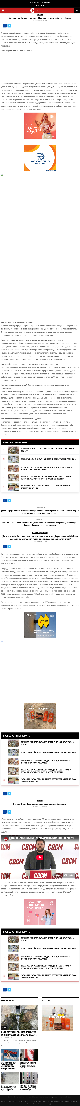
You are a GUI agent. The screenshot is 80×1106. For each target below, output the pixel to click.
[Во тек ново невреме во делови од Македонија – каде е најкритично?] (10, 1078)
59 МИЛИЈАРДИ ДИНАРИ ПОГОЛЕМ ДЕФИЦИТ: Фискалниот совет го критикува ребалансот (8, 1066)
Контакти (20, 1101)
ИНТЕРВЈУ (39, 14)
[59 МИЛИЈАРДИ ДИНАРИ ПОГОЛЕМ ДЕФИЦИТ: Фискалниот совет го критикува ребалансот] (10, 1055)
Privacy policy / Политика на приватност (37, 1101)
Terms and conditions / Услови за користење (64, 1101)
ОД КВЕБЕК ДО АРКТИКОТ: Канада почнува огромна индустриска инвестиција (28, 1065)
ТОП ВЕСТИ (44, 532)
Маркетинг (12, 1101)
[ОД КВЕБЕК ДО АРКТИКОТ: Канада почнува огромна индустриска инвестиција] (29, 1055)
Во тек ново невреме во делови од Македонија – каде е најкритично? (9, 1088)
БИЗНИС (40, 800)
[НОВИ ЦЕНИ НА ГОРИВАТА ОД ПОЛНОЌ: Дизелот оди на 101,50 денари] (29, 1078)
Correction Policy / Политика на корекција (39, 1104)
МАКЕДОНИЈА (36, 532)
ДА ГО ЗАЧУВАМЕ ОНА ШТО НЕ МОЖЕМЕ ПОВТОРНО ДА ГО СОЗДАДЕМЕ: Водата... (19, 1033)
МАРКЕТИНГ (46, 2)
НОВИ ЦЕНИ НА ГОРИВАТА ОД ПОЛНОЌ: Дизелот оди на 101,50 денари (28, 1088)
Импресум (4, 1101)
